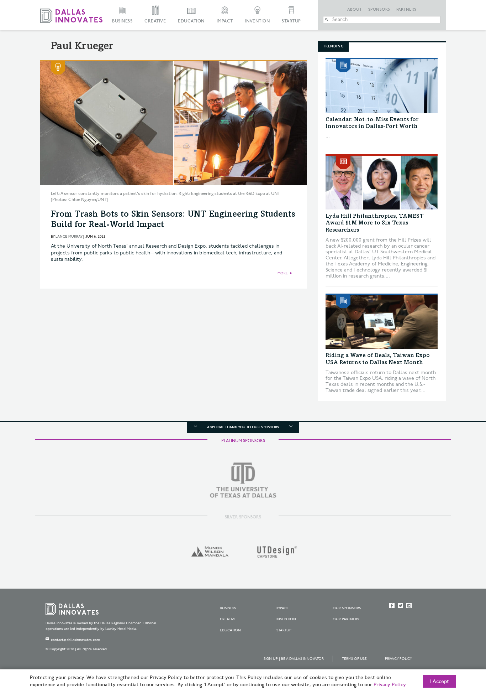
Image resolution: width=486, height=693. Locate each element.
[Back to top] (458, 647)
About (354, 9)
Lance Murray (69, 236)
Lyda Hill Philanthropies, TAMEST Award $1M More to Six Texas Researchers (375, 223)
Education (191, 21)
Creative (155, 21)
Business (122, 21)
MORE (283, 273)
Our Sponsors (347, 608)
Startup (291, 21)
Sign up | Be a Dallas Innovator (294, 659)
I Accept (439, 681)
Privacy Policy (398, 659)
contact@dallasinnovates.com (75, 640)
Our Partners (346, 619)
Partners (406, 9)
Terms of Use (354, 659)
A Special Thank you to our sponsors (243, 427)
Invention (257, 21)
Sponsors (379, 9)
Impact (225, 21)
